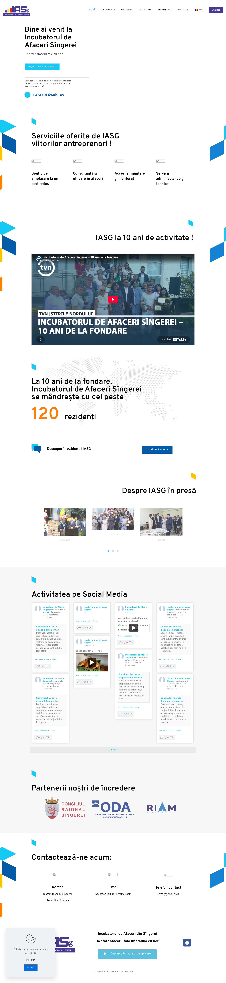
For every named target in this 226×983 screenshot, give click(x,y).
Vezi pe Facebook (42, 660)
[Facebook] (187, 942)
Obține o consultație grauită (42, 67)
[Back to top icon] (211, 976)
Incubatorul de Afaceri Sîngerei (95, 608)
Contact (216, 10)
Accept (30, 967)
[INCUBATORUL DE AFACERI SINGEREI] (16, 10)
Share (54, 660)
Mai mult (30, 960)
